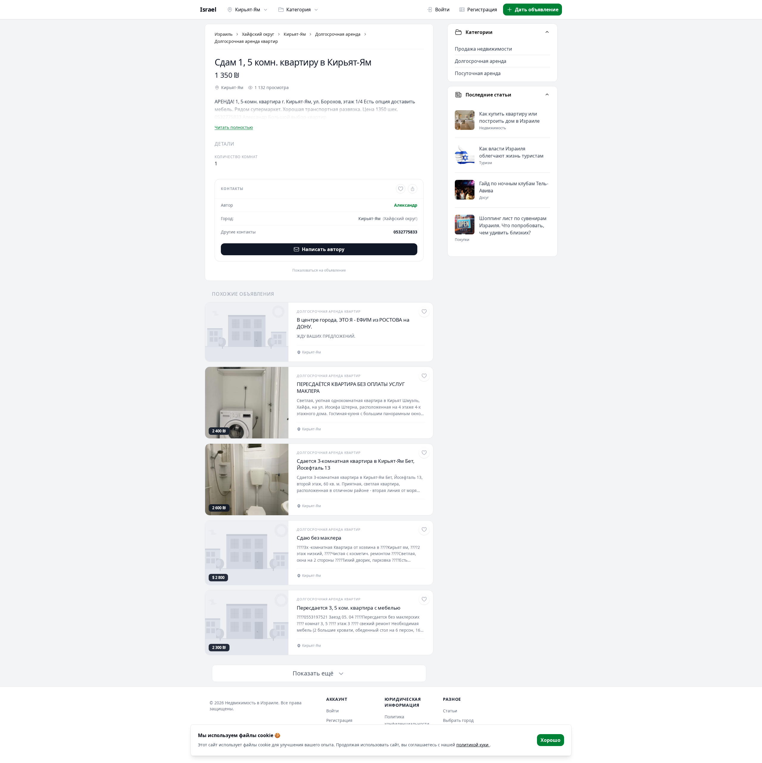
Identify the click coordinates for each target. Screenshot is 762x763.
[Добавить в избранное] (400, 189)
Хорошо (550, 740)
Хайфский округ (258, 34)
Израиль (223, 34)
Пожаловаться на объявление (319, 270)
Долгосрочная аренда (337, 34)
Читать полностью (234, 127)
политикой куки (473, 745)
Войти (442, 9)
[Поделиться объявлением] (412, 189)
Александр (405, 205)
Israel (208, 10)
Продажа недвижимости (483, 49)
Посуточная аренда (478, 73)
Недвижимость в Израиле (251, 703)
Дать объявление (536, 9)
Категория (298, 9)
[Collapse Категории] (547, 32)
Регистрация (482, 9)
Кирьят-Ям (247, 9)
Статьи (450, 711)
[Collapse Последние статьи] (547, 94)
